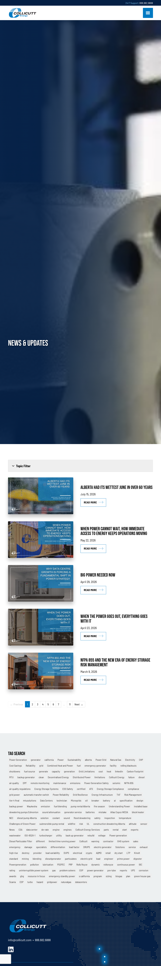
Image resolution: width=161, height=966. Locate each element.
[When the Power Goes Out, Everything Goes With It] (40, 627)
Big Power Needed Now (97, 574)
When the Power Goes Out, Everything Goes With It (113, 619)
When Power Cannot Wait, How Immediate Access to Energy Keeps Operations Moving (113, 531)
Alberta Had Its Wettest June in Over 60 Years (116, 487)
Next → (79, 704)
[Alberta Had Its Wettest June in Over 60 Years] (40, 495)
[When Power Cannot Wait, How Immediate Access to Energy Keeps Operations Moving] (40, 539)
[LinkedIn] (11, 949)
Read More (90, 502)
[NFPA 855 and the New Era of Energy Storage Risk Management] (40, 671)
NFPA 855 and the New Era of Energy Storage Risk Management (115, 662)
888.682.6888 (146, 2)
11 (70, 704)
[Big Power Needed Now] (40, 583)
